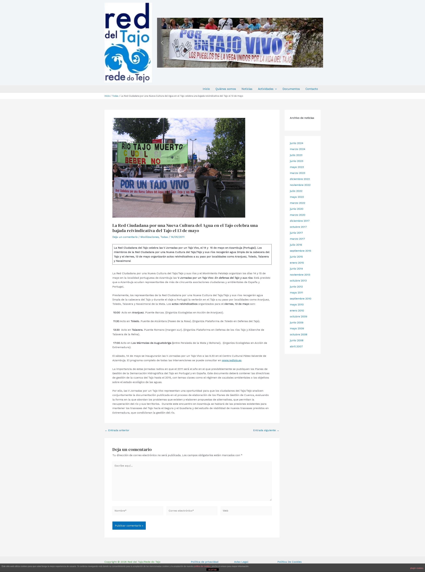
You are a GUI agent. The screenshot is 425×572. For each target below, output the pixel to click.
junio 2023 (296, 161)
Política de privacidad (204, 561)
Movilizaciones (149, 236)
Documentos (291, 89)
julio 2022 (296, 190)
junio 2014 (296, 268)
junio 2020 (296, 208)
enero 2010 (297, 310)
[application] (275, 89)
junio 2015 (296, 256)
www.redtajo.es (231, 360)
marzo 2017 (297, 238)
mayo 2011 (296, 292)
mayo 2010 (297, 304)
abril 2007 (296, 346)
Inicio (206, 89)
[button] (162, 42)
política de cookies (202, 566)
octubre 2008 (298, 334)
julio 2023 (296, 155)
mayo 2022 (297, 196)
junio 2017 (296, 232)
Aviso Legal (241, 561)
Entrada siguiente (266, 430)
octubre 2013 (298, 280)
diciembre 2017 (300, 220)
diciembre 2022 (300, 179)
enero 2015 (297, 262)
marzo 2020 (297, 214)
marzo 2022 (297, 202)
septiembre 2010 (300, 298)
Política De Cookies (289, 561)
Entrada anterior (117, 430)
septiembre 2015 (300, 250)
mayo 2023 (297, 167)
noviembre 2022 (300, 185)
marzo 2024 (297, 149)
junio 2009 (296, 322)
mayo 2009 (297, 328)
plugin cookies (416, 568)
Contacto (311, 89)
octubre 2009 (298, 316)
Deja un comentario (125, 236)
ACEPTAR (212, 570)
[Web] (246, 511)
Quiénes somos (225, 89)
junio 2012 (296, 286)
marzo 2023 (297, 173)
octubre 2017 (298, 226)
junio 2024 (296, 143)
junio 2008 (296, 340)
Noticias (247, 89)
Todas (164, 236)
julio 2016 (296, 244)
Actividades (265, 89)
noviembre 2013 (300, 274)
